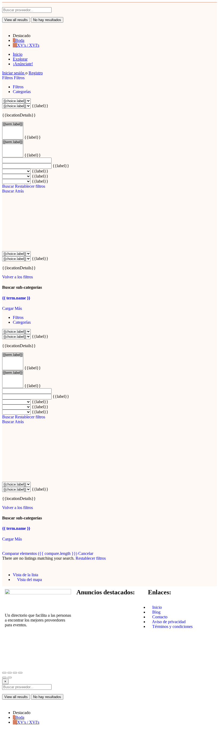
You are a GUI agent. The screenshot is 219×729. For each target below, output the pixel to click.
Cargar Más (12, 308)
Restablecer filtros (30, 186)
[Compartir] (9, 673)
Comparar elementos (39, 553)
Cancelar (85, 553)
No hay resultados (47, 20)
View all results (16, 20)
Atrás (19, 191)
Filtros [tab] (18, 87)
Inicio (17, 54)
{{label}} (40, 105)
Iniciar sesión (13, 73)
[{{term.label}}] (12, 124)
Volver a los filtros (17, 277)
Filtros (8, 77)
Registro (36, 73)
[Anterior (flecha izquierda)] (4, 677)
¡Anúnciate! (23, 64)
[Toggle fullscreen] (15, 673)
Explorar (20, 59)
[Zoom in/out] (20, 673)
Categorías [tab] (22, 91)
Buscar (8, 186)
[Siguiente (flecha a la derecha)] (9, 677)
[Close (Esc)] (4, 673)
